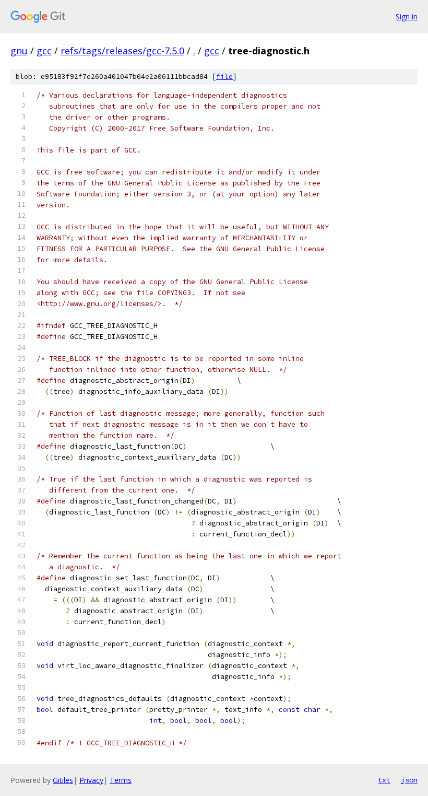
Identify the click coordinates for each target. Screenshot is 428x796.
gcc (44, 50)
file (224, 76)
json (409, 780)
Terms (121, 780)
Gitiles (63, 780)
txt (384, 780)
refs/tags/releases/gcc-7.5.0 (122, 50)
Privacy (91, 780)
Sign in (407, 16)
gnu (19, 50)
